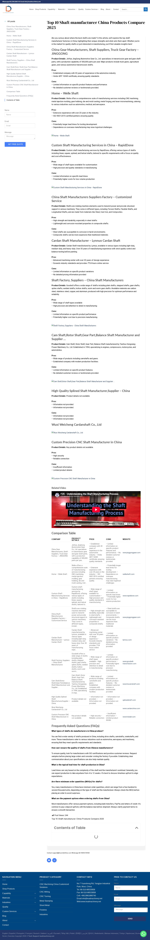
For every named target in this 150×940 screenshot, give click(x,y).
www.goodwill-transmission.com (129, 662)
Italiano (43, 933)
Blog (102, 9)
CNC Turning (45, 896)
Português (20, 933)
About (108, 9)
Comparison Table (13, 91)
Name (7, 110)
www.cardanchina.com (131, 709)
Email (7, 121)
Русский (57, 933)
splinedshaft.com (129, 700)
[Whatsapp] (54, 860)
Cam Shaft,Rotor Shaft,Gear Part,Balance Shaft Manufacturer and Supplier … (22, 68)
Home (31, 9)
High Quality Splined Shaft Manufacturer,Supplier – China (18, 75)
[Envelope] (49, 860)
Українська (130, 933)
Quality (81, 9)
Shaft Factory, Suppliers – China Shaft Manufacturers (21, 61)
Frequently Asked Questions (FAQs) (20, 96)
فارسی (84, 933)
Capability (51, 9)
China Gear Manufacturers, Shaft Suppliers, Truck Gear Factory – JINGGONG (19, 29)
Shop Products (40, 9)
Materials (61, 9)
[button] (136, 828)
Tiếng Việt (65, 933)
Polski (72, 933)
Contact (116, 9)
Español (12, 933)
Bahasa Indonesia (111, 933)
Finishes (43, 910)
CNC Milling (45, 892)
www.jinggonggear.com (131, 553)
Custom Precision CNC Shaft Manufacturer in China (22, 86)
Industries (71, 9)
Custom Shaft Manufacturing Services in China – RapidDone (21, 41)
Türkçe (122, 933)
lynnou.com (127, 640)
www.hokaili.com (129, 717)
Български (140, 933)
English (5, 933)
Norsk (4, 936)
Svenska (11, 936)
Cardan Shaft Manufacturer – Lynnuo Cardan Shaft (20, 54)
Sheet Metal (45, 905)
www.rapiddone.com (130, 596)
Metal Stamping (46, 901)
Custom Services (91, 9)
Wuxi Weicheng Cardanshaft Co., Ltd (20, 80)
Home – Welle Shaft (14, 36)
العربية (50, 933)
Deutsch (36, 933)
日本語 (78, 933)
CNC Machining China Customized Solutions (54, 885)
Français (29, 933)
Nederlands (99, 933)
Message (8, 132)
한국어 (90, 933)
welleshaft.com (128, 574)
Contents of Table (13, 100)
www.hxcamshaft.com (131, 684)
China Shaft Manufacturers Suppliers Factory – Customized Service (20, 48)
